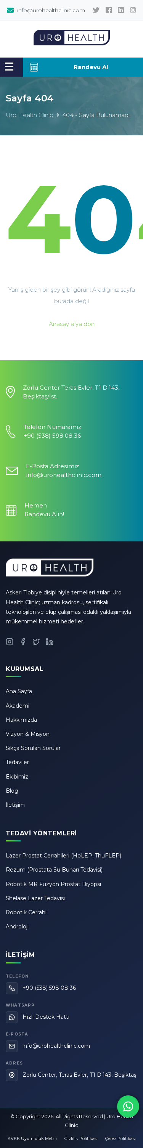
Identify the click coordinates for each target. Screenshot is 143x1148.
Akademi (17, 705)
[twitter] (96, 10)
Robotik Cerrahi (26, 912)
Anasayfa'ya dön (72, 324)
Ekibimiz (17, 776)
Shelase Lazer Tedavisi (35, 898)
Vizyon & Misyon (28, 734)
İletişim (15, 804)
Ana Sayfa (19, 691)
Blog (12, 790)
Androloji (17, 926)
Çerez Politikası (120, 1138)
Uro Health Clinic (29, 115)
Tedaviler (17, 762)
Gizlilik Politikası (81, 1138)
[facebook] (109, 10)
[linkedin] (121, 10)
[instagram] (133, 10)
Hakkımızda (21, 719)
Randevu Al (91, 67)
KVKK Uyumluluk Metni (32, 1138)
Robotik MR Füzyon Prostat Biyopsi (53, 884)
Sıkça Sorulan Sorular (33, 748)
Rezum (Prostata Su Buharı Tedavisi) (54, 869)
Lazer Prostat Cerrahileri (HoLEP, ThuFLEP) (63, 855)
